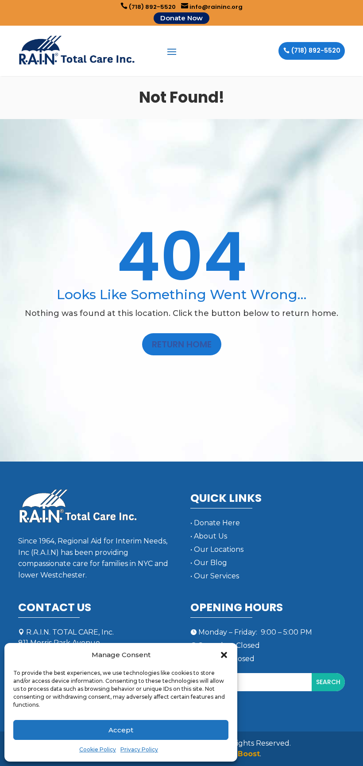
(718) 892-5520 (148, 7)
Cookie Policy (97, 749)
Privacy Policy (139, 749)
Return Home (182, 344)
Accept (120, 730)
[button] (224, 655)
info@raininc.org (212, 7)
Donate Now (181, 18)
